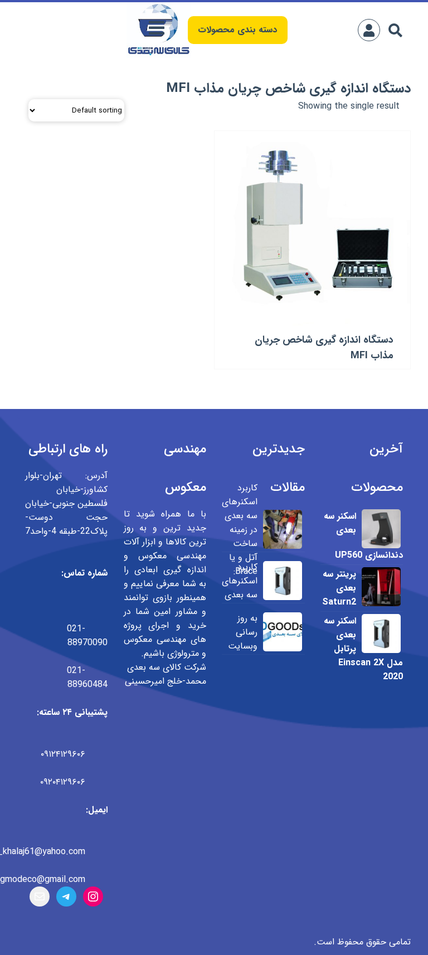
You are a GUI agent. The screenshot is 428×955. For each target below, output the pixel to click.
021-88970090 (87, 636)
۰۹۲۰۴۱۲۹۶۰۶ (62, 782)
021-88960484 (87, 677)
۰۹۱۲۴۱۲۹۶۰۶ (63, 754)
